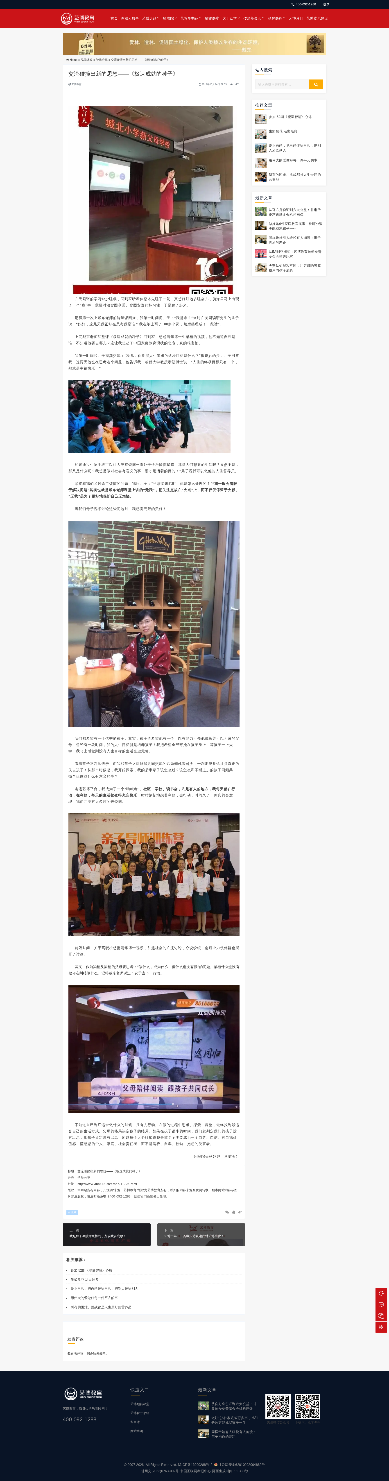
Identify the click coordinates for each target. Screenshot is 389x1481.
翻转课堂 (212, 18)
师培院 (168, 18)
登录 (326, 4)
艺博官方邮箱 (139, 1413)
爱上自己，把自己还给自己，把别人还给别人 (104, 1288)
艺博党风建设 (317, 18)
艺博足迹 (149, 18)
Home (73, 59)
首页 (114, 18)
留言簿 (135, 1422)
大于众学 (229, 18)
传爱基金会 (252, 18)
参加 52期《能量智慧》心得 (91, 1270)
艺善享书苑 (189, 18)
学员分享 (102, 59)
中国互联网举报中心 (195, 1471)
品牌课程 (275, 18)
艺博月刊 (296, 18)
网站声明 (136, 1431)
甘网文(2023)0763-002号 (160, 1471)
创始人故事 (130, 18)
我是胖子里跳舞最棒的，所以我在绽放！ (98, 1236)
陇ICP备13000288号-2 (195, 1465)
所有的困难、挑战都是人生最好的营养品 (102, 1307)
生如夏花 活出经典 (85, 1279)
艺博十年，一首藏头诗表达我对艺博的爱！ (194, 1236)
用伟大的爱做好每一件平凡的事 (94, 1298)
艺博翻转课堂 (139, 1404)
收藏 (73, 1212)
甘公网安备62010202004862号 (241, 1465)
